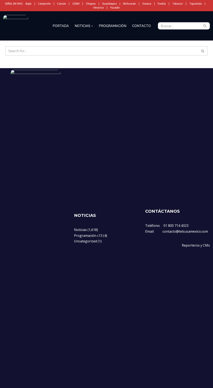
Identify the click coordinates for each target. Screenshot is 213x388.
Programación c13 (88, 235)
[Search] (205, 25)
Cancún (61, 3)
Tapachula (195, 3)
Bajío (29, 3)
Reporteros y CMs (196, 245)
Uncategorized (85, 241)
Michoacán (129, 3)
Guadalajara (109, 3)
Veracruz (98, 7)
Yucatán (115, 7)
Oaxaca (146, 3)
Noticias (80, 229)
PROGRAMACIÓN (112, 26)
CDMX (75, 3)
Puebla (162, 3)
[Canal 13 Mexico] (15, 26)
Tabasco (177, 3)
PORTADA (61, 26)
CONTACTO (141, 26)
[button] (92, 26)
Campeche (44, 3)
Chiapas (91, 3)
